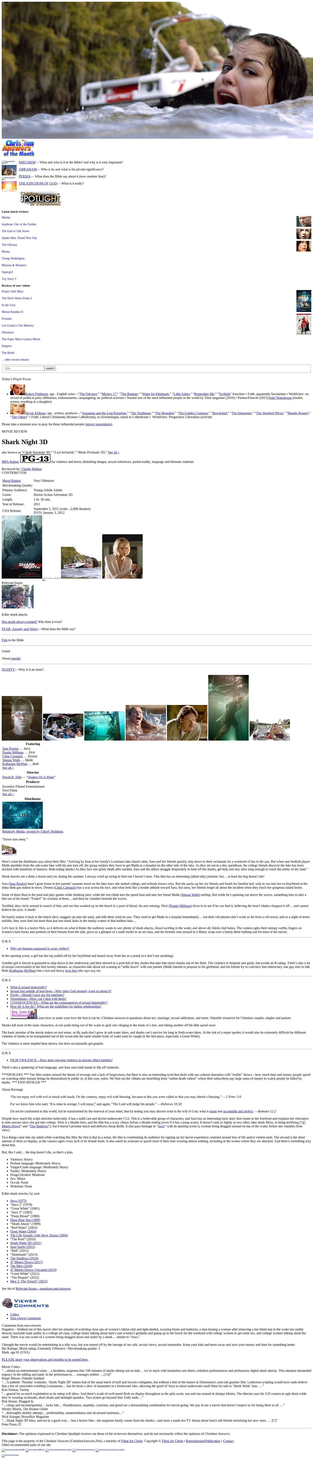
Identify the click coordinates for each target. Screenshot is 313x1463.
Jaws (161, 1126)
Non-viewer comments (25, 1318)
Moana (6, 251)
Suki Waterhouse (280, 398)
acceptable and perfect (238, 1111)
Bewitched (219, 413)
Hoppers (7, 346)
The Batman (129, 394)
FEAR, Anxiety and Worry (20, 629)
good (213, 1111)
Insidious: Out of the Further (19, 224)
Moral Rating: (11, 480)
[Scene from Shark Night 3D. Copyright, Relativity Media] (18, 607)
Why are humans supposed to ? (39, 948)
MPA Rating (10, 462)
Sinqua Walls (11, 760)
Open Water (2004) (23, 1231)
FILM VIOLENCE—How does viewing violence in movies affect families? (61, 1060)
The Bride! (8, 352)
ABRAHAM (28, 169)
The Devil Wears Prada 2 (17, 298)
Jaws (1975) (18, 1201)
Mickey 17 (109, 394)
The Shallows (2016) (24, 1258)
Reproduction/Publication (203, 1441)
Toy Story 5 (9, 278)
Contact (228, 1441)
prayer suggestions (98, 424)
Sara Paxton (10, 748)
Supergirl (7, 272)
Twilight (224, 394)
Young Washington (13, 258)
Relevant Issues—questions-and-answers (43, 1288)
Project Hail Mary (12, 291)
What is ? (28, 987)
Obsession (8, 332)
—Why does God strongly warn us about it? (60, 991)
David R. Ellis (12, 777)
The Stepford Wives (269, 413)
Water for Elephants (155, 394)
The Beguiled (164, 413)
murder (16, 658)
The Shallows (39, 1126)
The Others (19, 417)
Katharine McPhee (14, 764)
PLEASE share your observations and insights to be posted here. (45, 1359)
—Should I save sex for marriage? (37, 995)
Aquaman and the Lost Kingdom (104, 413)
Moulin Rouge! (298, 413)
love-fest (71, 970)
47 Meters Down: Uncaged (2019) (33, 1270)
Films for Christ (131, 1441)
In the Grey (9, 305)
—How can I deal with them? (38, 999)
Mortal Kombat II (12, 311)
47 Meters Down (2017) (26, 1262)
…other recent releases (15, 359)
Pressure (7, 318)
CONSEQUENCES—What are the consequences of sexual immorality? (59, 1002)
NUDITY (8, 669)
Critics (14, 1314)
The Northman (141, 413)
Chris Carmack (12, 756)
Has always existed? (19, 622)
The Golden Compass (193, 413)
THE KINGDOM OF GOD (38, 183)
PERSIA (25, 176)
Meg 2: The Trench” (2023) (28, 1281)
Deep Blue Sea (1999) (25, 1220)
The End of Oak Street (15, 231)
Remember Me (204, 394)
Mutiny (6, 217)
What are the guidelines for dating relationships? (55, 1006)
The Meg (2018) (21, 1266)
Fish (4, 640)
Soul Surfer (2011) (22, 1247)
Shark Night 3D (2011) (25, 1243)
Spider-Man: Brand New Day (19, 238)
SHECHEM (27, 162)
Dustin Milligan (12, 752)
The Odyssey (9, 244)
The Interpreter (241, 413)
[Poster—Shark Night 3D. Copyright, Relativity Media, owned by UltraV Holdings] (22, 577)
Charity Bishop (31, 469)
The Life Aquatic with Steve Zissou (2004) (39, 1235)
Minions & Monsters (14, 265)
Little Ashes (182, 394)
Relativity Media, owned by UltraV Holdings (32, 831)
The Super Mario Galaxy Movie (21, 339)
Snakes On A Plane (41, 777)
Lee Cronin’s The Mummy (18, 325)
